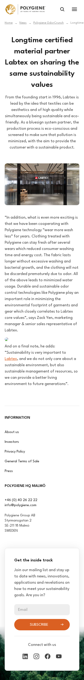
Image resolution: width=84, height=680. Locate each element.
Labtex (11, 359)
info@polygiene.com (20, 505)
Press (9, 471)
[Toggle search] (62, 9)
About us (12, 432)
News (23, 23)
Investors (12, 442)
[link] (25, 9)
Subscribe (39, 625)
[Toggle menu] (74, 9)
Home (9, 23)
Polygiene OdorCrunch (48, 23)
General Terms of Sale (22, 461)
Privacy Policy (15, 451)
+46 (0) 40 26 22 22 (21, 500)
